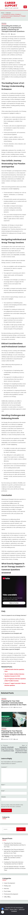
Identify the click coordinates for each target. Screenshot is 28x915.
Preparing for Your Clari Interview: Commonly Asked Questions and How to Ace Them (13, 703)
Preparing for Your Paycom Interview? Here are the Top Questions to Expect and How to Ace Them (13, 734)
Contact (6, 909)
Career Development (9, 883)
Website (3, 797)
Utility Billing (7, 896)
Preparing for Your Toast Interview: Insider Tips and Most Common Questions (13, 857)
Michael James (18, 707)
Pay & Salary (7, 891)
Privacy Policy (13, 909)
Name (3, 784)
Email (3, 790)
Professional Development (11, 894)
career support (11, 4)
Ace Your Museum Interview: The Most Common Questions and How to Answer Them (15, 868)
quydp (14, 34)
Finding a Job (7, 885)
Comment (4, 767)
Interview (3, 23)
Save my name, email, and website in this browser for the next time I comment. (12, 805)
